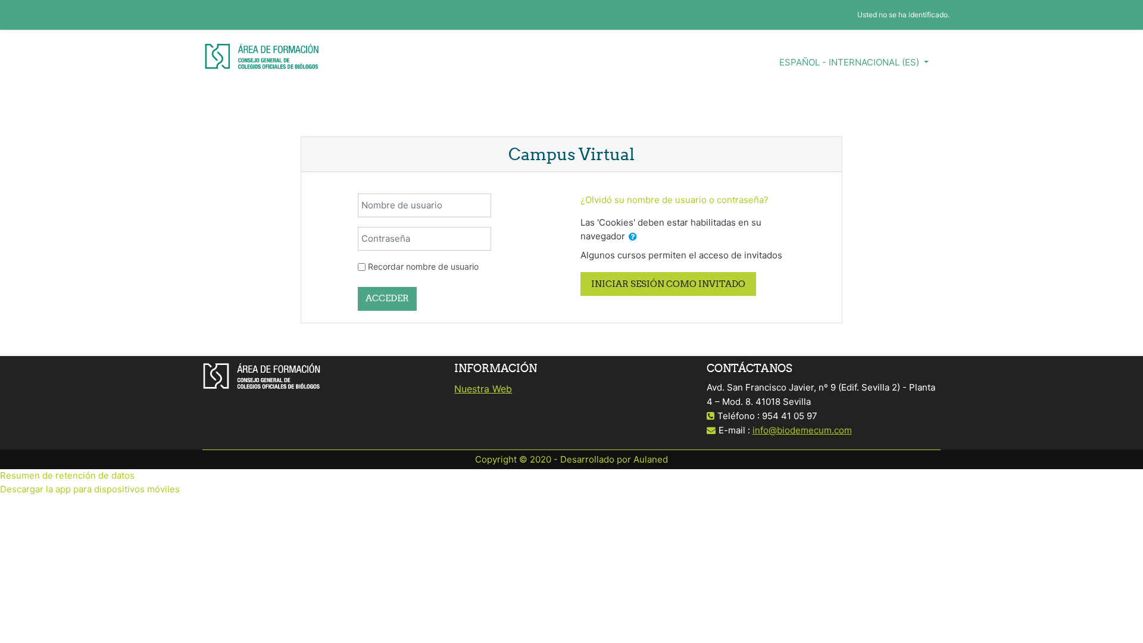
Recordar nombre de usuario (423, 266)
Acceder (387, 298)
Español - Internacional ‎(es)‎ (850, 62)
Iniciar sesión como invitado (668, 283)
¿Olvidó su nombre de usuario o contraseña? (674, 199)
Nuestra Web (483, 389)
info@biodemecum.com (802, 430)
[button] (632, 237)
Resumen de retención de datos (67, 475)
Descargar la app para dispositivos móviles (90, 489)
